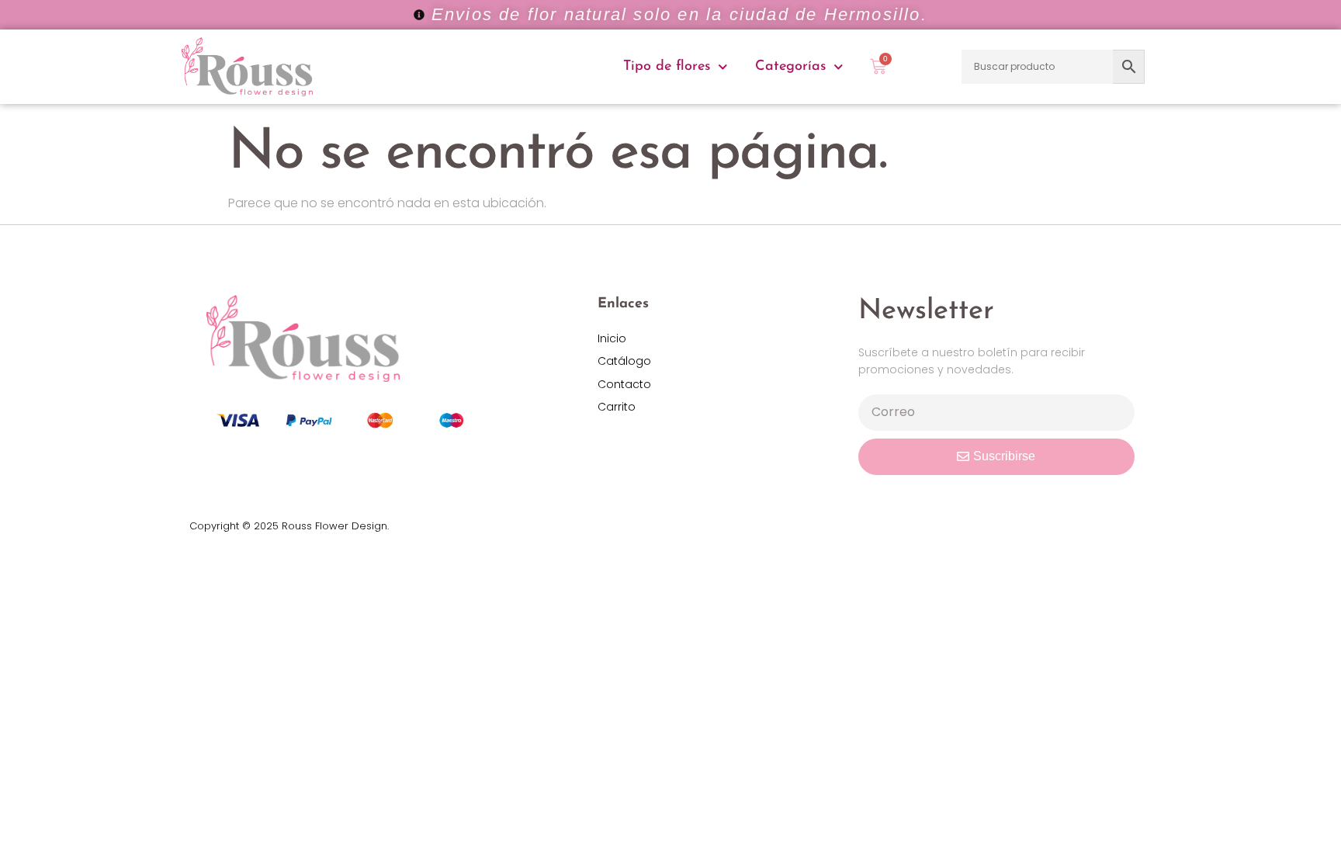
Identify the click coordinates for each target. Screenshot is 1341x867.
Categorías (790, 67)
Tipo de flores (666, 67)
